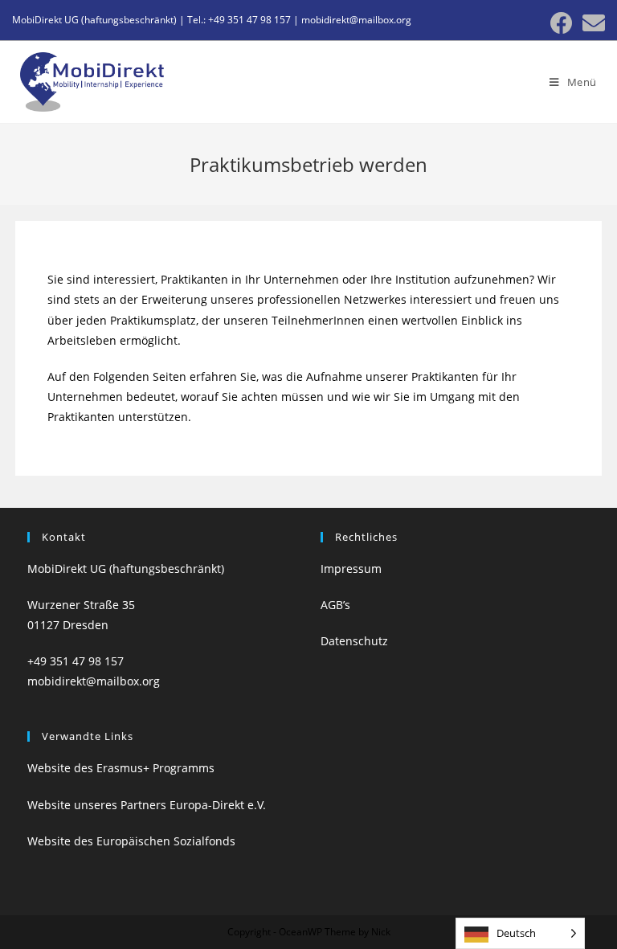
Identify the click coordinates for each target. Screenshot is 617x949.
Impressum (351, 568)
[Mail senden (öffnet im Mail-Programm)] (591, 23)
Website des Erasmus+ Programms (121, 767)
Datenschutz (354, 640)
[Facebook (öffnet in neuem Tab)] (561, 23)
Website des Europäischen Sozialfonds (131, 841)
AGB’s (335, 604)
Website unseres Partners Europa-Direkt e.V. (146, 804)
